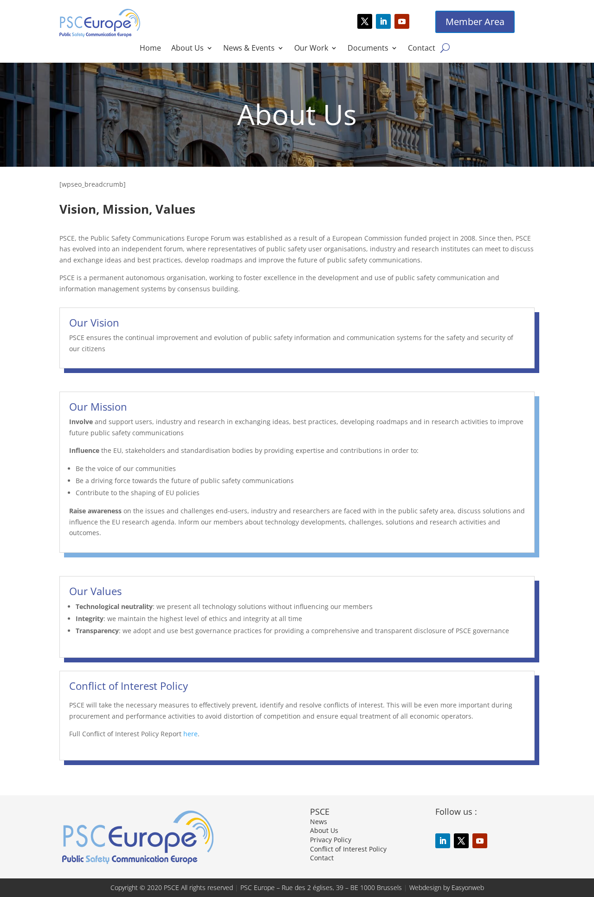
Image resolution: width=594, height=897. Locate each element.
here (190, 733)
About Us (187, 49)
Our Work (311, 49)
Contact (421, 49)
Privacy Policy (330, 839)
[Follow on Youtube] (401, 21)
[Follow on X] (364, 21)
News (318, 821)
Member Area (475, 21)
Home (150, 49)
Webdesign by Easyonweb (446, 887)
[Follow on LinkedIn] (383, 21)
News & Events (249, 49)
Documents (368, 49)
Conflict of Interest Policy (348, 849)
